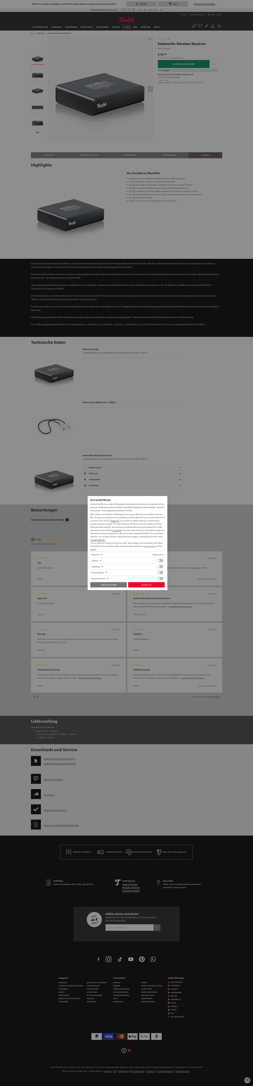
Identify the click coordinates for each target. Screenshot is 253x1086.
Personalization (98, 572)
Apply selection (108, 585)
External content (98, 578)
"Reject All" (114, 520)
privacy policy (149, 546)
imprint (93, 549)
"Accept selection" (97, 539)
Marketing (96, 566)
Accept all (146, 585)
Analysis (95, 560)
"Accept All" (117, 530)
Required (95, 554)
